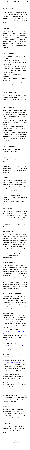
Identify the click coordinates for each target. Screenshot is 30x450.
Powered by (13, 442)
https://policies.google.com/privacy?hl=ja (14, 345)
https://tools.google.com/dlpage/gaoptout (14, 362)
